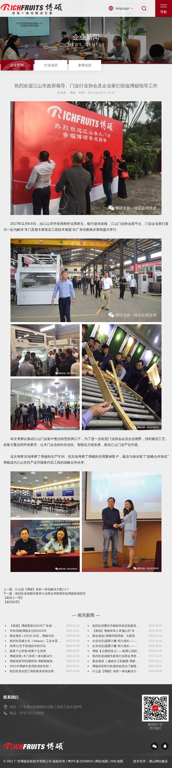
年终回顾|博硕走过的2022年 (28, 630)
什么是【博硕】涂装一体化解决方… (115, 671)
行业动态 (51, 65)
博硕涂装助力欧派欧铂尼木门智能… (115, 666)
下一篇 (44, 593)
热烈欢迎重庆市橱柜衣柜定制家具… (115, 625)
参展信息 (84, 65)
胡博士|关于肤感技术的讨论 (28, 646)
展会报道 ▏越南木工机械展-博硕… (115, 661)
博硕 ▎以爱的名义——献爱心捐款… (116, 651)
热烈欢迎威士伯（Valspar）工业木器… (35, 641)
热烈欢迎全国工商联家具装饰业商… (33, 671)
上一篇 (36, 589)
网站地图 (101, 761)
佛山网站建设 (158, 761)
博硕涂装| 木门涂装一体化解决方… (32, 656)
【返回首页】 (12, 602)
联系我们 (10, 697)
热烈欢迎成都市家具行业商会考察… (115, 656)
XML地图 (116, 761)
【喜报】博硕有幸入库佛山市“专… (114, 630)
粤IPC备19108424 (80, 761)
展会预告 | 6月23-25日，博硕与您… (33, 635)
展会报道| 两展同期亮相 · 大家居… (115, 635)
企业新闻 (17, 65)
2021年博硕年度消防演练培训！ (31, 666)
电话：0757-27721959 (26, 713)
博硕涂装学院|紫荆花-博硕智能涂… (33, 661)
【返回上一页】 (13, 597)
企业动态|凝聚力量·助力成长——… (115, 641)
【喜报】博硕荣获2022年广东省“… (33, 625)
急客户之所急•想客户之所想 (28, 651)
